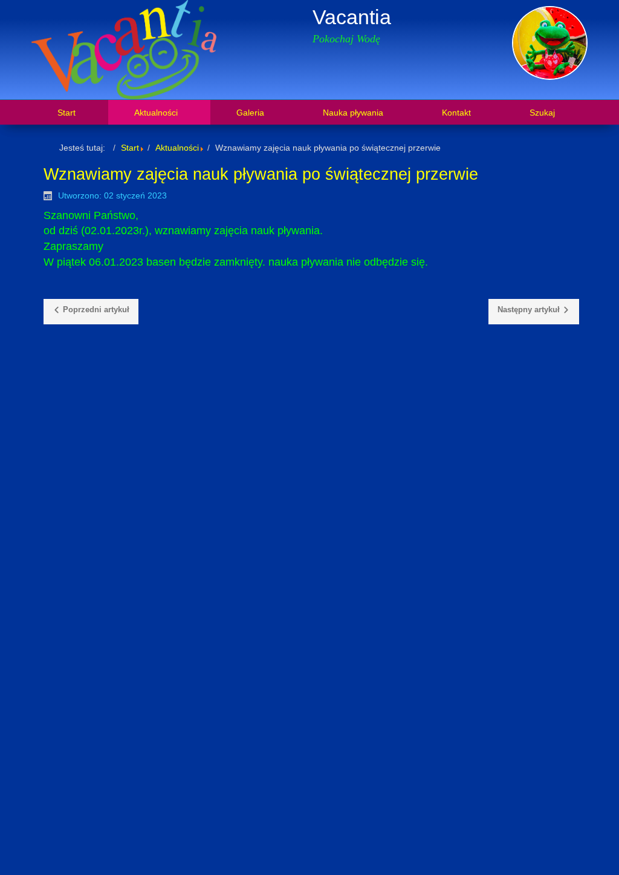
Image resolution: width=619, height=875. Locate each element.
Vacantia (352, 16)
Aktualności (177, 147)
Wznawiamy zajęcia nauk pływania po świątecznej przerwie (261, 174)
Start (130, 147)
